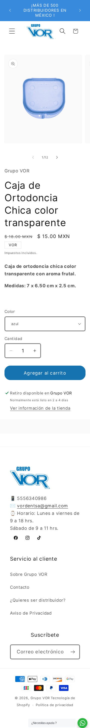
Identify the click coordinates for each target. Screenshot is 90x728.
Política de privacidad (54, 705)
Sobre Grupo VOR (29, 574)
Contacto (20, 587)
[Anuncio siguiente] (80, 10)
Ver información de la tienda (40, 408)
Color (9, 311)
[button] (12, 31)
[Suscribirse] (72, 651)
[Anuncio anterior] (10, 10)
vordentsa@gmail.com (42, 505)
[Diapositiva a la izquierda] (33, 157)
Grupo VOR (40, 698)
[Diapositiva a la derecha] (57, 157)
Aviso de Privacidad (31, 613)
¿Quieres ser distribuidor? (38, 600)
